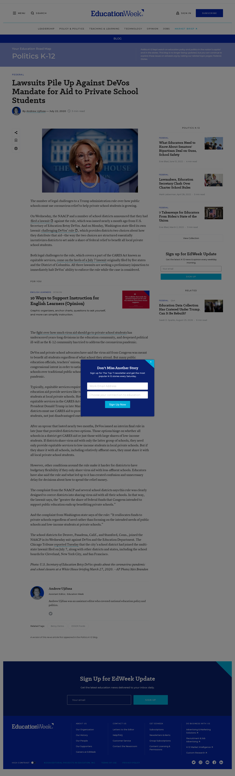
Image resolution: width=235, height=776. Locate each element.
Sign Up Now (117, 404)
